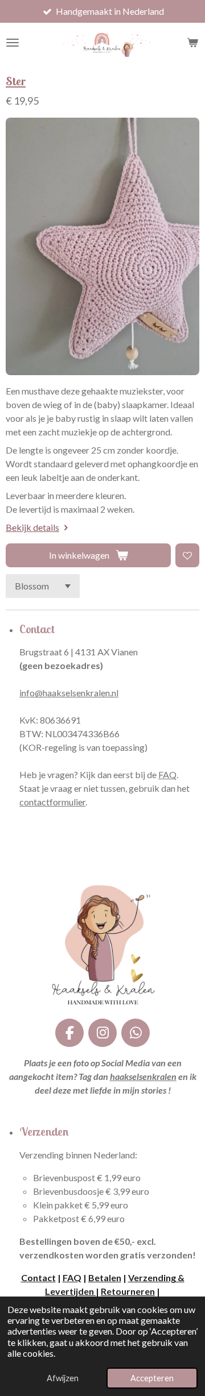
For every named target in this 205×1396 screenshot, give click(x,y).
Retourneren (128, 1291)
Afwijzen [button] (63, 1378)
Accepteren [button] (152, 1378)
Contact (38, 1277)
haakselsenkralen (143, 1076)
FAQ (167, 774)
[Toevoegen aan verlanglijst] (187, 555)
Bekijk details (32, 527)
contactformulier (52, 801)
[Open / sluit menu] (12, 43)
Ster (16, 81)
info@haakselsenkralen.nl (68, 692)
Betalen (104, 1277)
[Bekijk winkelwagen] (192, 43)
